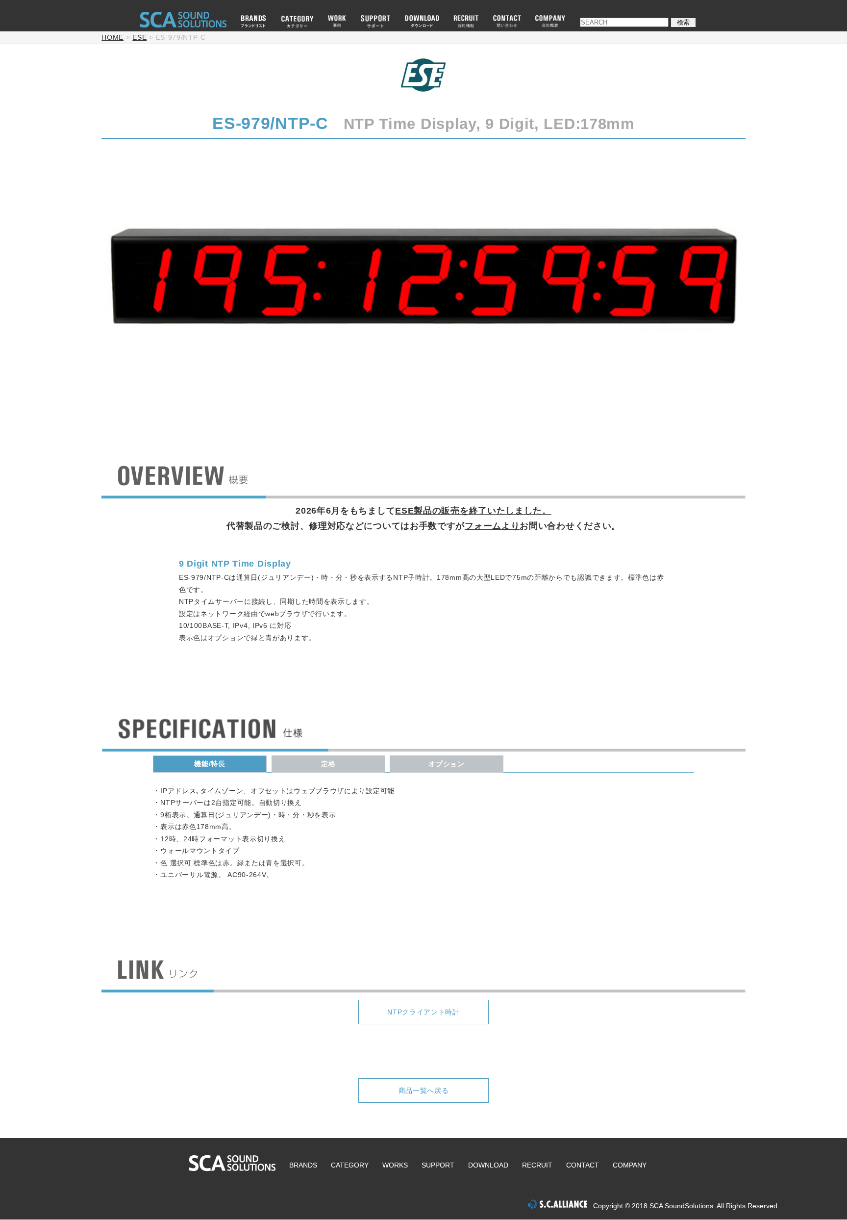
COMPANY (630, 1165)
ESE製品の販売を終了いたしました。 (473, 511)
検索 (683, 22)
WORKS (395, 1165)
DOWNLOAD (488, 1165)
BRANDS (303, 1165)
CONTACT (582, 1165)
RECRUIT (537, 1165)
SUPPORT (438, 1165)
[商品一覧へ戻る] (423, 1064)
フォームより (492, 526)
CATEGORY (350, 1165)
